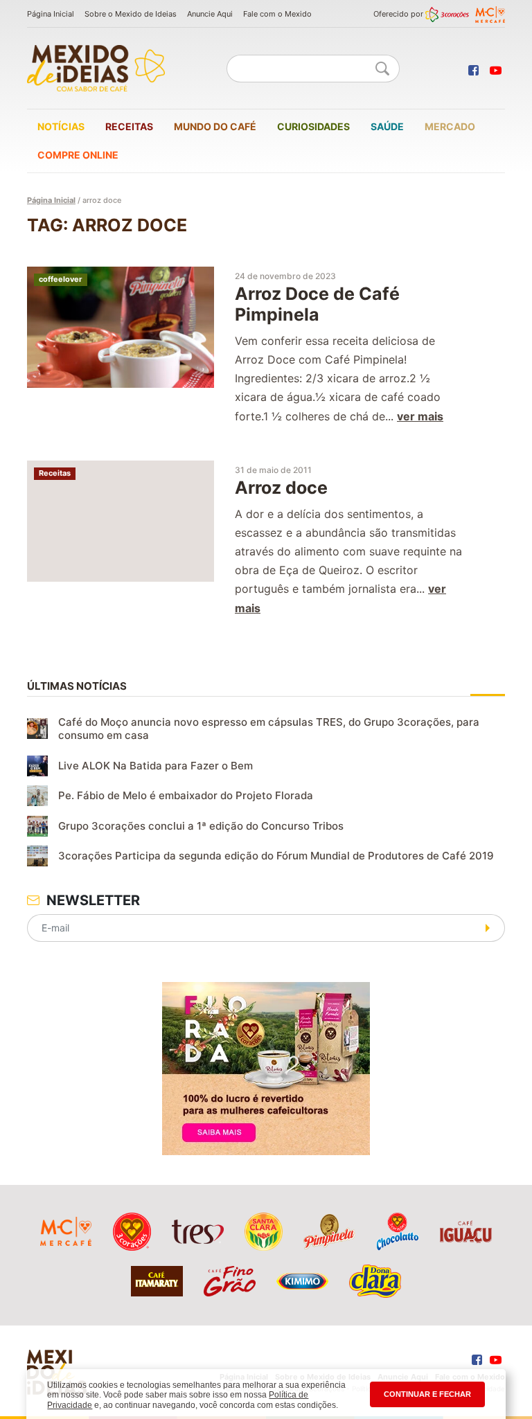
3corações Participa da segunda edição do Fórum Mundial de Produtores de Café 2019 (276, 855)
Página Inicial (50, 14)
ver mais (420, 416)
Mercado (450, 126)
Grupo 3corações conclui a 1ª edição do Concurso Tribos (201, 825)
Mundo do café (215, 126)
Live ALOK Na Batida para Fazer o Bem (155, 765)
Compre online (77, 155)
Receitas (129, 126)
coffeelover (60, 279)
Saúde (387, 126)
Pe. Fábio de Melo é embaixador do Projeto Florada (185, 795)
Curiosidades (313, 126)
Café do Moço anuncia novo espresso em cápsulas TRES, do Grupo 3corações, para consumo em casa (268, 728)
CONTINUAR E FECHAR (427, 1394)
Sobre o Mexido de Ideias (131, 14)
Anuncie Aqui (210, 14)
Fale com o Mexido (277, 14)
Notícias (61, 126)
